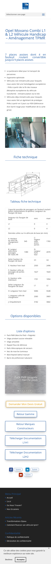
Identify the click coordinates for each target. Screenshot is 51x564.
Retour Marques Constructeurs (25, 426)
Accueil (10, 497)
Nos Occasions (13, 509)
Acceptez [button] (21, 560)
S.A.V (9, 501)
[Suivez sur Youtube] (21, 475)
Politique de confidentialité (18, 537)
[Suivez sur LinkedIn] (27, 470)
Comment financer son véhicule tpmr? (22, 525)
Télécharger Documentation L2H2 (26, 454)
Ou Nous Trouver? (14, 505)
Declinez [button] (8, 560)
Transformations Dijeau (16, 521)
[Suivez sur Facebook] (11, 470)
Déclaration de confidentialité (19, 541)
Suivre (18, 469)
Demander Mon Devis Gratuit (25, 404)
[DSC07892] (25, 147)
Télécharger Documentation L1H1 (26, 440)
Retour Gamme (25, 414)
